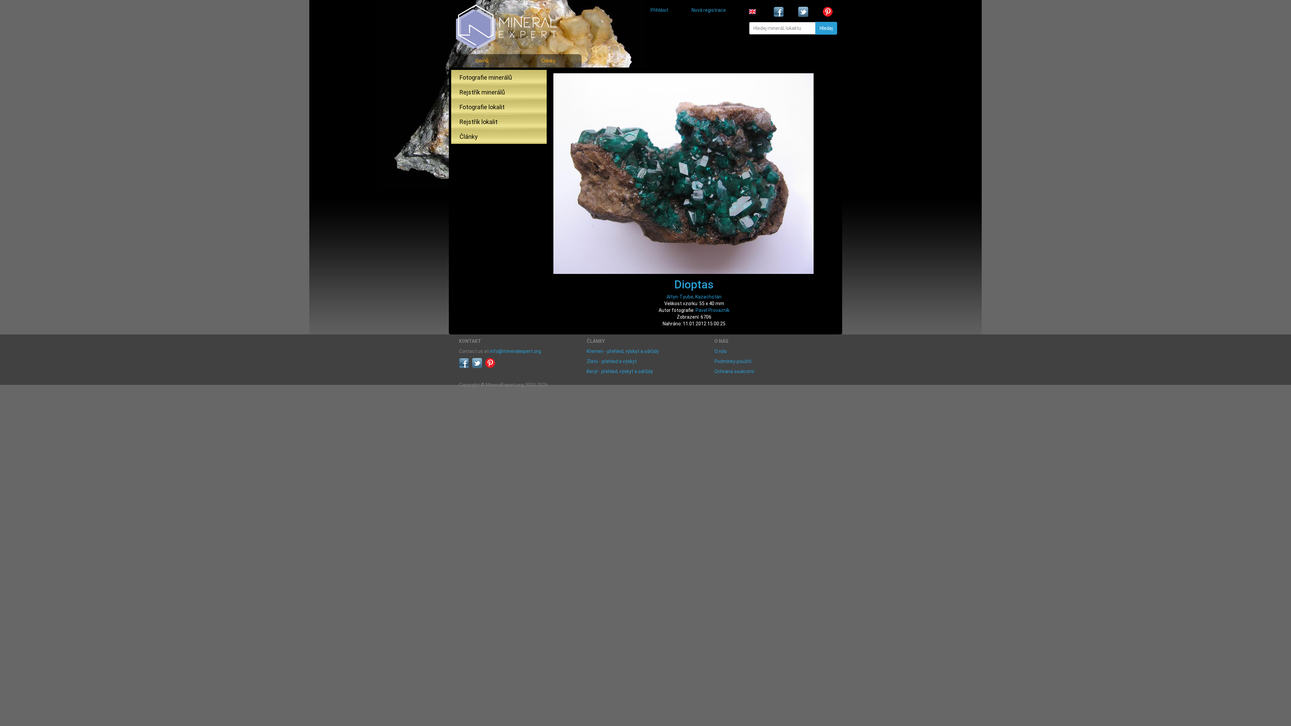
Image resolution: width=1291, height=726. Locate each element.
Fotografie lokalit (482, 107)
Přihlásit (659, 10)
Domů (482, 61)
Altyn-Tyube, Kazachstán (694, 296)
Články (548, 61)
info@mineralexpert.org (515, 351)
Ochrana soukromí (734, 371)
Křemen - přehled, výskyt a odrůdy (623, 351)
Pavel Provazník (713, 310)
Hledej (826, 28)
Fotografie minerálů (486, 77)
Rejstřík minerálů (482, 92)
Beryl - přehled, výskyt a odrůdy (620, 371)
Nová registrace (709, 10)
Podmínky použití (732, 361)
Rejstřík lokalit (479, 121)
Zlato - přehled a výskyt (612, 361)
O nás (720, 351)
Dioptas (694, 284)
